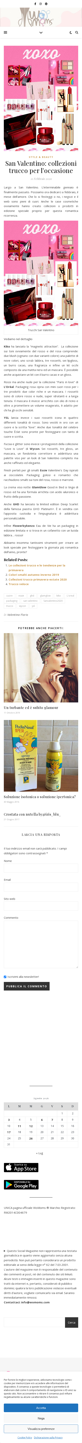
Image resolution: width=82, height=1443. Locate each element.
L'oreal (70, 595)
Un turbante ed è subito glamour (31, 707)
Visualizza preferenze (41, 1428)
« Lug (39, 1153)
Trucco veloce (19, 584)
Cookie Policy (25, 1437)
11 (19, 1126)
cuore (9, 595)
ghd (32, 595)
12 (31, 1126)
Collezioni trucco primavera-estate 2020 (38, 579)
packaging (11, 600)
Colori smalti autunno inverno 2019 (34, 575)
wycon (22, 606)
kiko (58, 595)
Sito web (9, 899)
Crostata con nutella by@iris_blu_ (32, 814)
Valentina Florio (17, 615)
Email (7, 880)
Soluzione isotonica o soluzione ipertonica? (40, 796)
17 (8, 1132)
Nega (41, 1418)
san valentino (30, 600)
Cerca (71, 1322)
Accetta (41, 1407)
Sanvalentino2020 (53, 600)
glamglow (45, 595)
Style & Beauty (41, 157)
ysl (33, 606)
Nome (8, 861)
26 (31, 1138)
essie (21, 595)
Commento (11, 917)
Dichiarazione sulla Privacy (48, 1437)
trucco (9, 606)
